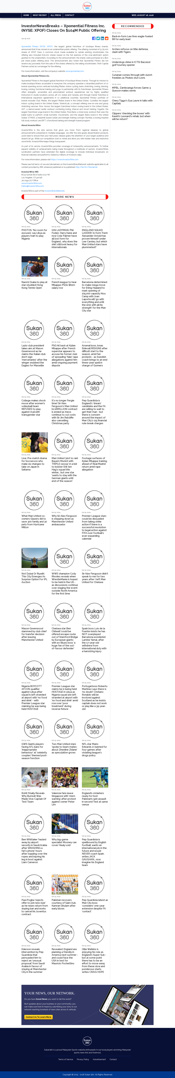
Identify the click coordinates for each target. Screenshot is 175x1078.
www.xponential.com (74, 71)
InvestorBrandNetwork (55, 191)
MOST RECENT (40, 15)
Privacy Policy (83, 1059)
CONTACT (69, 15)
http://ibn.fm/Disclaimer (87, 167)
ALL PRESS (56, 15)
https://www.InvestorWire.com (64, 159)
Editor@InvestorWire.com (32, 186)
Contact (113, 1059)
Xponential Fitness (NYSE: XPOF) (37, 46)
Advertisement (99, 1059)
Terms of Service (65, 1059)
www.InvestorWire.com (31, 183)
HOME (26, 15)
